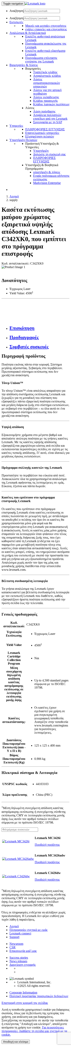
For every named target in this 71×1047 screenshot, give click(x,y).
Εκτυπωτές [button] (16, 22)
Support (14, 937)
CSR (12, 947)
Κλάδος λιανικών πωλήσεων (51, 104)
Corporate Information (23, 992)
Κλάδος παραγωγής (45, 100)
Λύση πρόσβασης (44, 111)
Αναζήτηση (16, 11)
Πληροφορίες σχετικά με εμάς (28, 930)
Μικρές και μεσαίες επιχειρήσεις (45, 25)
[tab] (39, 328)
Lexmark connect (20, 933)
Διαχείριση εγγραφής (22, 964)
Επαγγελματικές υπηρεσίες (42, 133)
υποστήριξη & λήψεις (46, 172)
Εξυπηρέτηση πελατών (39, 136)
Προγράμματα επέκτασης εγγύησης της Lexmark (41, 59)
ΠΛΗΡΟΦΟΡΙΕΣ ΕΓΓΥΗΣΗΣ (45, 129)
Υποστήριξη (41, 150)
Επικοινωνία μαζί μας (23, 951)
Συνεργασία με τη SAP (47, 122)
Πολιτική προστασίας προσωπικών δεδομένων (38, 996)
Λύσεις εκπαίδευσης (46, 97)
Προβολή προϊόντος (47, 844)
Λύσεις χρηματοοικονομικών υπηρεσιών (46, 83)
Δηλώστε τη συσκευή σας (49, 154)
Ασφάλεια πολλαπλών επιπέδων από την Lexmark (50, 116)
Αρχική (14, 196)
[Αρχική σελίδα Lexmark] (35, 3)
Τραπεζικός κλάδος (45, 72)
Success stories (18, 957)
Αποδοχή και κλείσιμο (15, 1041)
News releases (18, 961)
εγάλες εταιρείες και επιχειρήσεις (46, 29)
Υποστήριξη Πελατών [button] (23, 140)
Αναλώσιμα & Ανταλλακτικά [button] (27, 33)
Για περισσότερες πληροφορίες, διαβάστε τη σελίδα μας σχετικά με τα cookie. (34, 1031)
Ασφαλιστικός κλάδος (47, 75)
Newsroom (16, 943)
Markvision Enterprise (47, 183)
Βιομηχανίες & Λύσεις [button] (23, 65)
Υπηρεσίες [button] (16, 125)
